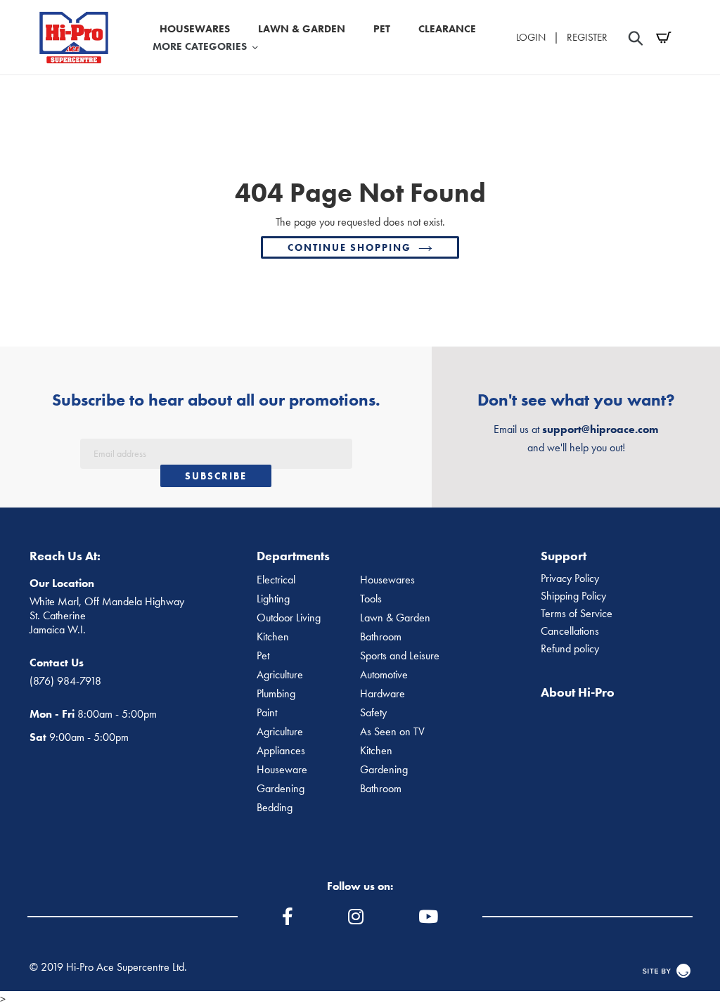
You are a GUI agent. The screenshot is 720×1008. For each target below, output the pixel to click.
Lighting (273, 599)
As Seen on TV (392, 732)
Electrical (276, 580)
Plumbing (276, 694)
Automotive (384, 675)
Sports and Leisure (399, 656)
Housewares (387, 580)
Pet (263, 656)
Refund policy (570, 649)
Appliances (281, 751)
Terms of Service (576, 614)
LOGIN (531, 37)
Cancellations (570, 631)
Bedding (274, 808)
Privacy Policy (570, 578)
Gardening (384, 770)
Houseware (282, 770)
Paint (267, 713)
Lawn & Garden (395, 618)
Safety (373, 713)
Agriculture (280, 675)
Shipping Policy (573, 596)
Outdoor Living (289, 618)
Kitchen (273, 637)
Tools (371, 599)
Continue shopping (349, 247)
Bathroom (380, 637)
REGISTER (587, 37)
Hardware (382, 694)
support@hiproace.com (600, 429)
